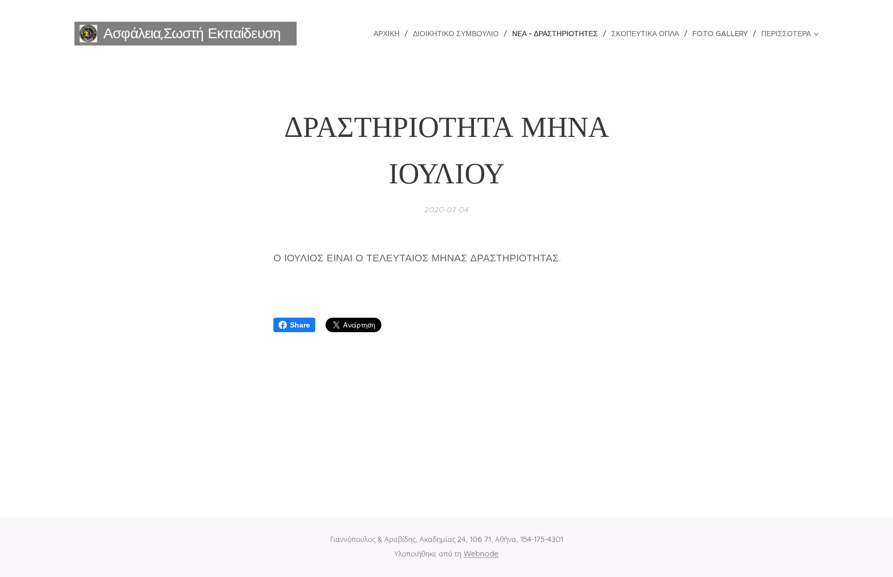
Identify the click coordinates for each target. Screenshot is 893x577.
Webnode (481, 553)
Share (300, 325)
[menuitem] (389, 33)
